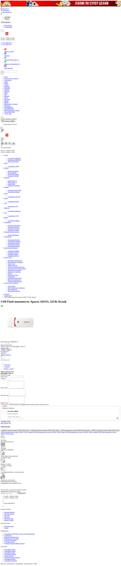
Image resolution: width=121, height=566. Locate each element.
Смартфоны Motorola (14, 211)
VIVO (6, 97)
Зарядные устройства (14, 272)
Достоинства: (5, 395)
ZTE (5, 94)
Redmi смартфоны (13, 171)
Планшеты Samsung (14, 185)
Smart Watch (11, 184)
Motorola (6, 96)
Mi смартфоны (12, 173)
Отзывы (7, 366)
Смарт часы (11, 264)
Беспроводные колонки (15, 281)
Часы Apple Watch (13, 161)
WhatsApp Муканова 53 (11, 60)
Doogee (6, 101)
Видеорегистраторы (14, 291)
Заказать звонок (9, 51)
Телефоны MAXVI (13, 256)
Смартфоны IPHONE (14, 158)
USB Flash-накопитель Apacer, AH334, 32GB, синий (105, 430)
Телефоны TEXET (13, 252)
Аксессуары (8, 113)
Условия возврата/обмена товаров (14, 543)
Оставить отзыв (5, 421)
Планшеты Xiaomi (13, 174)
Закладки (7, 515)
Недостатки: (4, 403)
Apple (6, 81)
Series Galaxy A (12, 181)
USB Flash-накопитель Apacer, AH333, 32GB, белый (15, 430)
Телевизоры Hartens (14, 246)
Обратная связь (8, 518)
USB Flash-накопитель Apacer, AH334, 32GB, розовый (75, 430)
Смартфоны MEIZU (14, 221)
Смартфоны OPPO (13, 166)
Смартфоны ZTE (13, 206)
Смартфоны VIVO (13, 216)
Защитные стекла (13, 275)
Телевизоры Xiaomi (13, 243)
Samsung (6, 86)
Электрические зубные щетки (17, 268)
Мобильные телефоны (11, 104)
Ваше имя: (4, 376)
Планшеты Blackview (14, 225)
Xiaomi (6, 85)
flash (2, 423)
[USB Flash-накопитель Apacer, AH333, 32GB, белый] (20, 340)
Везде (6, 77)
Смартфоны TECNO (14, 197)
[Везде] (2, 73)
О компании (8, 535)
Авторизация (8, 27)
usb (10, 423)
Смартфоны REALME (14, 190)
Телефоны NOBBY (13, 251)
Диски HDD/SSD (9, 112)
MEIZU (6, 102)
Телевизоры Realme (14, 192)
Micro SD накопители (14, 280)
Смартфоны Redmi (10, 551)
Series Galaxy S (12, 182)
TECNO (6, 89)
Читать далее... (5, 348)
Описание (7, 365)
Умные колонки (12, 265)
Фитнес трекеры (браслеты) (16, 267)
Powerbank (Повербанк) (15, 260)
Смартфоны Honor (13, 201)
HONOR (6, 91)
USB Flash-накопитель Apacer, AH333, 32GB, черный (45, 430)
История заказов (9, 514)
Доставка (7, 17)
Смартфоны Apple (9, 549)
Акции (6, 528)
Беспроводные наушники (15, 262)
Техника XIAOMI (13, 176)
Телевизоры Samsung (14, 241)
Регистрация (8, 25)
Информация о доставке (11, 538)
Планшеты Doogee (13, 227)
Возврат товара (8, 520)
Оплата (7, 19)
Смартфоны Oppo (9, 552)
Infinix (6, 93)
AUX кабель (11, 286)
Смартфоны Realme (10, 554)
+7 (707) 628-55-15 (6, 44)
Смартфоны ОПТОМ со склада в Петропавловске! (19, 534)
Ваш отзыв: (4, 388)
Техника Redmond (13, 235)
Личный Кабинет (9, 512)
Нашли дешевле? (6, 355)
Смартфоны (7, 80)
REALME (7, 88)
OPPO (6, 83)
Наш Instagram (8, 68)
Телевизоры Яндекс (14, 244)
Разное (10, 273)
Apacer (6, 423)
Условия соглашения (10, 540)
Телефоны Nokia (13, 254)
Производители (9, 526)
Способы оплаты (9, 542)
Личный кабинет (5, 22)
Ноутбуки (7, 105)
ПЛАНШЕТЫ (8, 107)
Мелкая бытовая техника (11, 110)
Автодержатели (12, 289)
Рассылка (7, 517)
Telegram (6, 55)
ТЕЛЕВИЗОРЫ (9, 109)
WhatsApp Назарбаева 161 (12, 64)
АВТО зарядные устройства (16, 288)
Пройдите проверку (8, 408)
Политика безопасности (11, 537)
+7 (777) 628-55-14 (6, 42)
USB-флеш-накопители (15, 278)
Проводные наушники (14, 270)
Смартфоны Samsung (10, 560)
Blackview (7, 99)
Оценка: (3, 378)
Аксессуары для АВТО (11, 78)
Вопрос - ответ (9, 369)
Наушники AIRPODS (14, 160)
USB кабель (11, 276)
